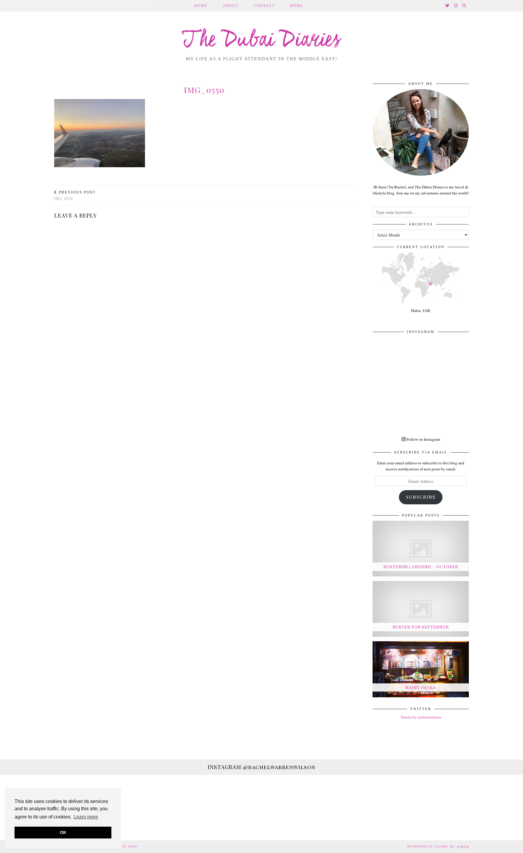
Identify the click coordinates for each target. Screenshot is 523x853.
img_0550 (75, 195)
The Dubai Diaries (261, 40)
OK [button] (63, 832)
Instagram (261, 767)
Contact (264, 6)
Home (201, 6)
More (296, 6)
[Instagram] (456, 6)
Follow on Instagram (423, 439)
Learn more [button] (86, 816)
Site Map (127, 846)
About (230, 6)
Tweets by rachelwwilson (420, 717)
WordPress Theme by (438, 846)
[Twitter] (447, 6)
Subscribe (421, 497)
